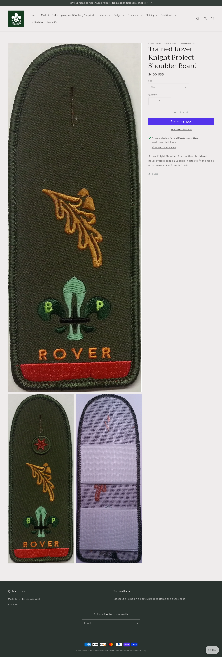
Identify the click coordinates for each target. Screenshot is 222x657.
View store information (164, 147)
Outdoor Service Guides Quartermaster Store (101, 650)
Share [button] (155, 174)
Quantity (152, 95)
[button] (104, 15)
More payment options (181, 129)
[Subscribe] (136, 623)
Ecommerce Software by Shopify (133, 650)
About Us (13, 604)
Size (150, 81)
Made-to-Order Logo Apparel (24, 599)
